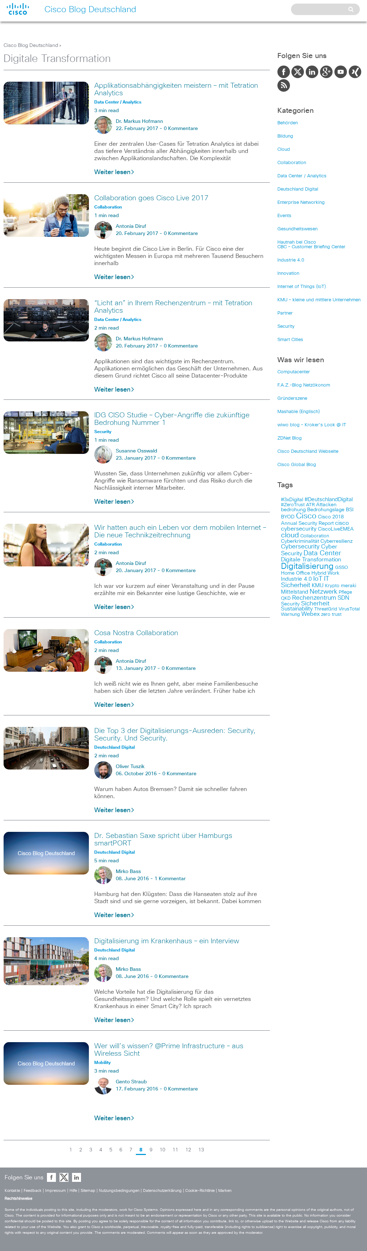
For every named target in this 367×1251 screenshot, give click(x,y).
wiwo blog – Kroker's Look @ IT (311, 425)
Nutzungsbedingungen (119, 1191)
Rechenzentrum (314, 598)
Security (286, 326)
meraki (348, 585)
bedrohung (293, 509)
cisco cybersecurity (315, 526)
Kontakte (12, 1191)
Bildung (285, 136)
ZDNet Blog (289, 438)
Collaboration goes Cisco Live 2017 (151, 198)
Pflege (345, 592)
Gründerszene (292, 398)
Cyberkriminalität (300, 541)
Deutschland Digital (297, 189)
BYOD (288, 516)
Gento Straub (131, 1081)
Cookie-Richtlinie (200, 1191)
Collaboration (291, 162)
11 (175, 1149)
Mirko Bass (128, 871)
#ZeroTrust (293, 505)
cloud (290, 535)
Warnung (290, 614)
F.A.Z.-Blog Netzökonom (303, 385)
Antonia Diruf (131, 226)
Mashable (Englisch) (298, 411)
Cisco (306, 516)
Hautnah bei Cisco (296, 242)
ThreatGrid (325, 609)
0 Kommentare (181, 128)
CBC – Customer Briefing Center (311, 247)
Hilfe (73, 1191)
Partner (285, 313)
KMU (318, 585)
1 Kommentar (170, 878)
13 (201, 1149)
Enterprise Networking (301, 202)
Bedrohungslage (325, 509)
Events (284, 216)
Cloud (283, 149)
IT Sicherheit (305, 582)
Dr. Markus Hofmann (139, 121)
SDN (343, 598)
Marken (225, 1191)
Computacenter (293, 372)
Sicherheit (315, 604)
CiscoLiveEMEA (336, 529)
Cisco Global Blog (296, 464)
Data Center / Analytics (302, 176)
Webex (310, 614)
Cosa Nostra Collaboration (136, 633)
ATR (310, 505)
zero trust (331, 614)
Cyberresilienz (336, 541)
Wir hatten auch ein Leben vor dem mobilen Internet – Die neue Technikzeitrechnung (180, 531)
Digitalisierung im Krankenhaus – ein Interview (166, 941)
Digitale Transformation (311, 559)
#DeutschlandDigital (329, 499)
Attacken (326, 504)
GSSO (341, 567)
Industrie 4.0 (290, 260)
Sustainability (297, 609)
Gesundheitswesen (297, 229)
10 (162, 1149)
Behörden (287, 123)
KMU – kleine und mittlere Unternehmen (319, 300)
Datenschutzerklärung (162, 1191)
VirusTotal (349, 609)
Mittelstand (294, 592)
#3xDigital (292, 499)
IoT (318, 579)
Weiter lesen (112, 172)
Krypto (332, 586)
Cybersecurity (300, 547)
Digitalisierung (307, 566)
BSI (349, 509)
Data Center (322, 553)
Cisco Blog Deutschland (31, 45)
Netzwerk (323, 592)
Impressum (55, 1191)
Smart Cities (290, 339)
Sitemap (88, 1191)
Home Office (295, 573)
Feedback (33, 1191)
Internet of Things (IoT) (301, 286)
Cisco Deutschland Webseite (307, 451)
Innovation (288, 273)
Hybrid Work (325, 573)
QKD (286, 598)
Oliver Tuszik (130, 766)
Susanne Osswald (136, 451)
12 (188, 1149)
